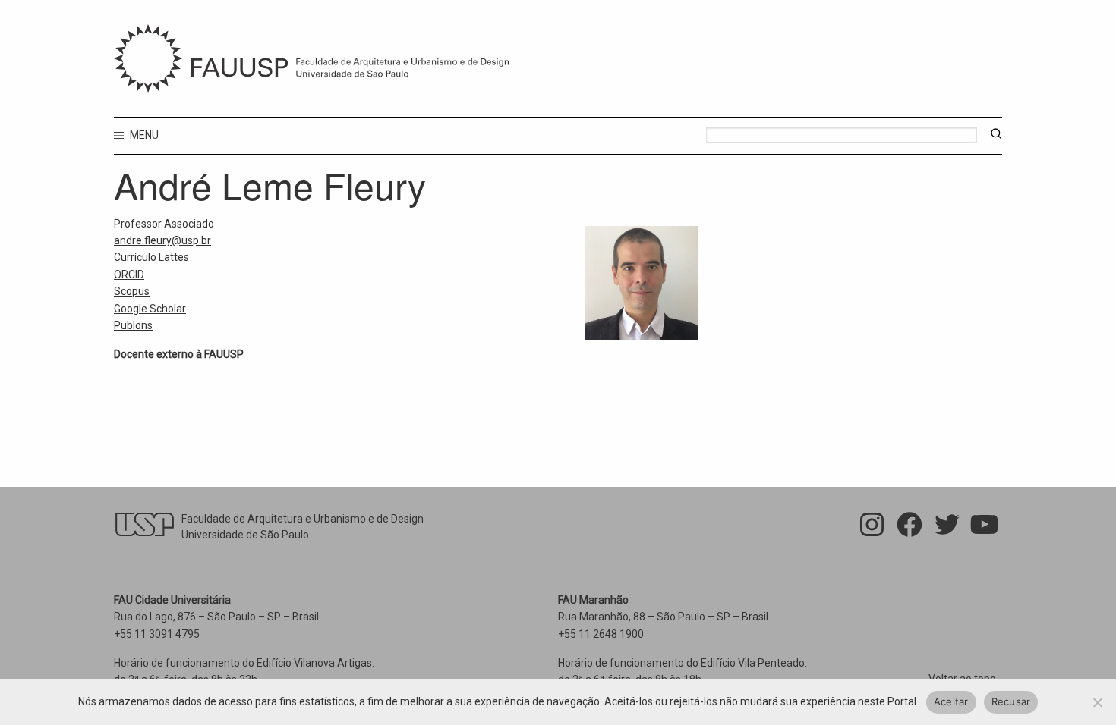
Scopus (132, 291)
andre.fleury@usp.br (162, 240)
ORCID (129, 274)
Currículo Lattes (151, 257)
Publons (133, 325)
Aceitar (951, 701)
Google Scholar (150, 309)
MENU (143, 135)
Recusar (1011, 701)
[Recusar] (1097, 702)
